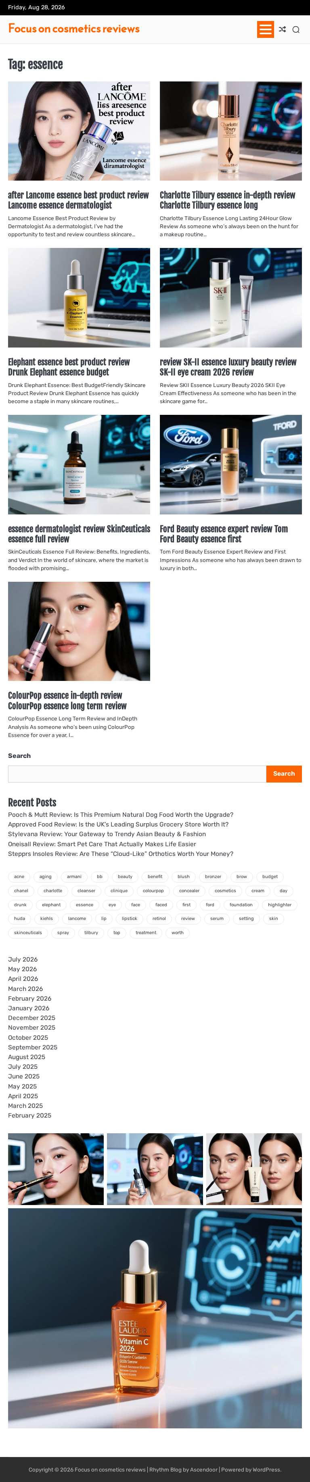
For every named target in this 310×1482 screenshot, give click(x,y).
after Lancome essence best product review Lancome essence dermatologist (78, 200)
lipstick (129, 918)
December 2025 (31, 1018)
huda (19, 918)
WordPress (266, 1469)
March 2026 (25, 989)
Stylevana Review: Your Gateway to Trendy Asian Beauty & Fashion (107, 834)
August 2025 (26, 1057)
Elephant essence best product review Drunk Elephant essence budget (69, 367)
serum (217, 918)
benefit (155, 876)
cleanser (86, 890)
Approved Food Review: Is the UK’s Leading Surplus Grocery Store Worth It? (118, 824)
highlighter (279, 905)
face (135, 905)
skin (273, 918)
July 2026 (23, 959)
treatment (146, 932)
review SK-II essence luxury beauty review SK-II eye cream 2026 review (228, 367)
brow (242, 876)
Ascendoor (204, 1469)
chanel (21, 890)
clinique (119, 890)
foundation (241, 905)
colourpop (153, 890)
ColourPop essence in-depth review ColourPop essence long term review (67, 700)
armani (74, 876)
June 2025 (24, 1076)
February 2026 (29, 998)
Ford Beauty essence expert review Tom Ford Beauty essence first (224, 534)
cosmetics (225, 890)
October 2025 (28, 1037)
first (186, 905)
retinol (159, 918)
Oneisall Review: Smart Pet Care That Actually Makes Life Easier (102, 844)
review (188, 918)
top (116, 932)
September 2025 (32, 1047)
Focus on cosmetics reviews (74, 28)
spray (63, 932)
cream (257, 890)
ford (210, 905)
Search (19, 756)
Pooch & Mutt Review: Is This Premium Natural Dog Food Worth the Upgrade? (120, 814)
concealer (189, 890)
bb (100, 876)
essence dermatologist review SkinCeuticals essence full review (79, 534)
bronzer (213, 876)
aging (46, 876)
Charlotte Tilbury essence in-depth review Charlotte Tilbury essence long (227, 200)
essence (84, 905)
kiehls (46, 918)
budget (270, 876)
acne (19, 876)
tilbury (91, 932)
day (283, 890)
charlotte (53, 890)
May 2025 (22, 1086)
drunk (20, 905)
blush (184, 876)
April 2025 (23, 1096)
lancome (77, 918)
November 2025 (31, 1027)
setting (246, 918)
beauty (125, 876)
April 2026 (23, 978)
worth (178, 932)
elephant (51, 905)
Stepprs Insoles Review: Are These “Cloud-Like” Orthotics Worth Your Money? (120, 854)
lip (104, 918)
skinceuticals (28, 932)
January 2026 (28, 1008)
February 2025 (29, 1115)
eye (112, 905)
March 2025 (25, 1105)
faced (161, 905)
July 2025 (23, 1066)
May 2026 (22, 969)
